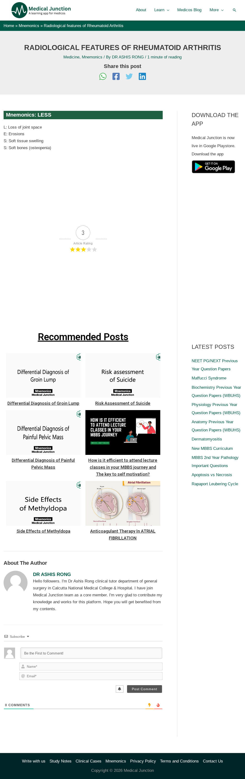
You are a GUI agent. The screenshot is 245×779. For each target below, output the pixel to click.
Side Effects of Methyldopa (43, 531)
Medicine (71, 57)
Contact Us (213, 761)
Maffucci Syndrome (209, 378)
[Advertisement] (83, 187)
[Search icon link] (234, 10)
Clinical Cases (88, 761)
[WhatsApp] (102, 77)
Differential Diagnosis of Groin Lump (43, 403)
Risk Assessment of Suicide (122, 403)
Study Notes (61, 761)
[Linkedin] (142, 77)
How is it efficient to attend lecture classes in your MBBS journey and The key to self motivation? (122, 467)
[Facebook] (116, 77)
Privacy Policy (143, 761)
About (141, 10)
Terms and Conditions (179, 761)
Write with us (33, 761)
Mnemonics (92, 57)
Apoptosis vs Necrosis (212, 475)
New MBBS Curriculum (212, 448)
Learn (159, 10)
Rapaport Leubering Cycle (215, 484)
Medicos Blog (189, 10)
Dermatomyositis (207, 439)
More (214, 10)
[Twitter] (129, 77)
